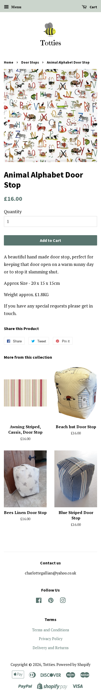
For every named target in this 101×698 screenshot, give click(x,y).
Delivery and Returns (51, 647)
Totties (49, 664)
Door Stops (30, 62)
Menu (15, 6)
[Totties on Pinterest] (51, 601)
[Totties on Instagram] (63, 601)
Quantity (13, 211)
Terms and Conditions (50, 629)
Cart (93, 7)
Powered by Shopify (73, 664)
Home (8, 62)
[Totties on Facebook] (39, 601)
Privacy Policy (50, 638)
